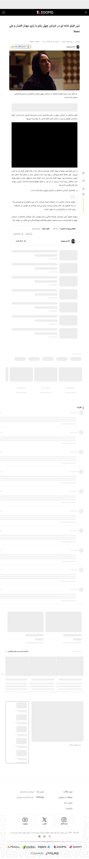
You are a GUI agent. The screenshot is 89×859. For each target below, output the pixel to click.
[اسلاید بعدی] (3, 674)
